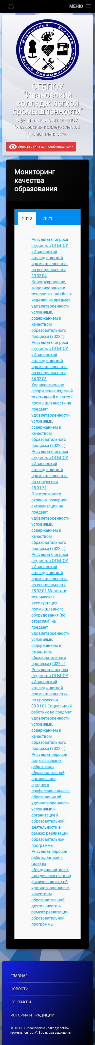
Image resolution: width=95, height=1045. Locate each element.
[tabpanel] (48, 582)
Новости (19, 989)
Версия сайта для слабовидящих (45, 146)
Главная (19, 976)
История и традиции (32, 1015)
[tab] (27, 218)
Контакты (20, 1002)
